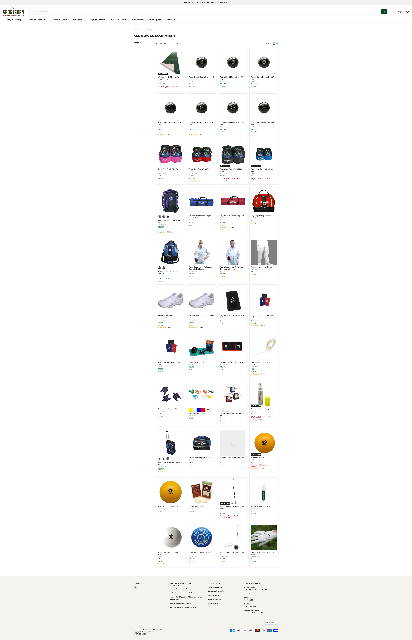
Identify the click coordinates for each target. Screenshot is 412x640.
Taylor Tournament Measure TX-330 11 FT (232, 415)
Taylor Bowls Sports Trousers (262, 267)
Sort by (159, 43)
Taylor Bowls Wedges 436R (168, 409)
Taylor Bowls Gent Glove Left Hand (262, 553)
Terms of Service (145, 630)
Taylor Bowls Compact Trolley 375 (169, 221)
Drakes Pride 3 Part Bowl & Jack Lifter (232, 508)
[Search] (384, 11)
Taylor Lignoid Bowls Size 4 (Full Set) (232, 123)
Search (136, 630)
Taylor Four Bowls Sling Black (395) (231, 170)
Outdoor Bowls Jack (258, 458)
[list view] (277, 43)
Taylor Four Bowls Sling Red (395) (199, 170)
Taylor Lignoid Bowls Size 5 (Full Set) (263, 123)
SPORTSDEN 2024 (140, 634)
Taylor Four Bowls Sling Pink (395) (168, 170)
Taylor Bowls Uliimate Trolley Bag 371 (169, 463)
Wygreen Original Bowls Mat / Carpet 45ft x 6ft (169, 78)
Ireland (270, 623)
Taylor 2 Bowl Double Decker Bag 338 (169, 273)
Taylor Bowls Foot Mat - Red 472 (263, 316)
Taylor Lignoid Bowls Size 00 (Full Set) (201, 78)
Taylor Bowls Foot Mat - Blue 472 (169, 363)
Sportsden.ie (224, 511)
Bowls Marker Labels (197, 414)
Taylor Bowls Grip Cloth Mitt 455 (232, 362)
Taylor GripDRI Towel (197, 362)
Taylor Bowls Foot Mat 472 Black (232, 316)
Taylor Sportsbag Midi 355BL (200, 458)
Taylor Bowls (162, 173)
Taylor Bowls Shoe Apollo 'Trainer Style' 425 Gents (167, 317)
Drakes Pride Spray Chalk (260, 507)
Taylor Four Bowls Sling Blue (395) (262, 170)
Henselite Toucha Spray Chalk (262, 409)
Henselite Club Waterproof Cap (232, 458)
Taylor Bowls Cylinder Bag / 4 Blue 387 (200, 217)
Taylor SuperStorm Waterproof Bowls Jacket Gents (231, 268)
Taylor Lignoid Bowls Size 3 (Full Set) (201, 123)
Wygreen (161, 81)
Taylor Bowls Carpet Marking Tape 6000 (262, 363)
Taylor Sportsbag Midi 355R (261, 216)
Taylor (191, 81)
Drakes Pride (224, 556)
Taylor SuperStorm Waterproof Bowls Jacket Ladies (200, 268)
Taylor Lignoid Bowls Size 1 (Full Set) (263, 78)
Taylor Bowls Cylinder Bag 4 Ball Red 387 (232, 217)
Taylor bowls (193, 460)
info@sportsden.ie (250, 606)
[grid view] (274, 43)
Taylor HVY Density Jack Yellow (169, 507)
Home (136, 30)
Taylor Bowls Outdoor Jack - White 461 (168, 553)
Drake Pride (254, 509)
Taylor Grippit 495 (196, 507)
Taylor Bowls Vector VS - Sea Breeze (200, 553)
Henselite (254, 411)
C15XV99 (247, 594)
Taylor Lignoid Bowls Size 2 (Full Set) (170, 123)
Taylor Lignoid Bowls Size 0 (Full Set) (232, 78)
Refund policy (157, 630)
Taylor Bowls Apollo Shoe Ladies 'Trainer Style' (201, 317)
